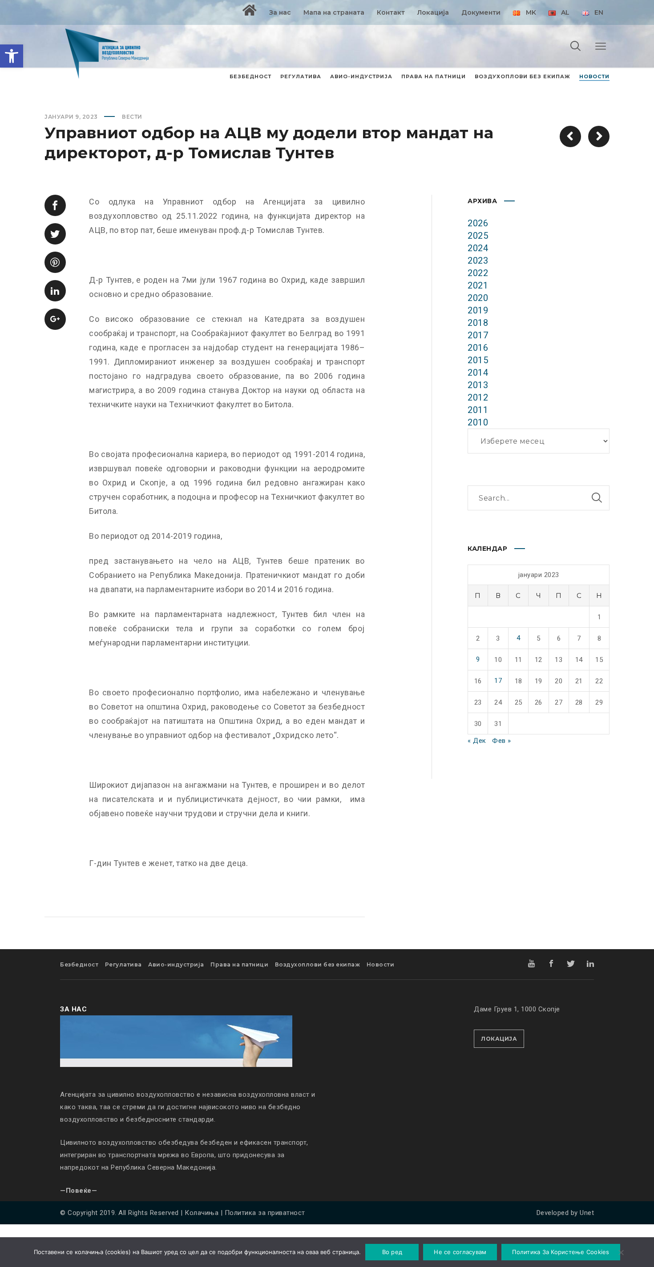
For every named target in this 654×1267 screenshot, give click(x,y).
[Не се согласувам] (620, 1253)
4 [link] (519, 638)
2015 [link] (478, 360)
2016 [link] (478, 347)
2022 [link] (478, 273)
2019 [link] (478, 310)
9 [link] (478, 659)
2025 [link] (478, 235)
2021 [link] (478, 285)
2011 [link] (478, 410)
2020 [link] (478, 298)
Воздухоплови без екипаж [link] (317, 964)
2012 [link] (478, 397)
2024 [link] (478, 248)
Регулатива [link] (123, 964)
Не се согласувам (460, 1251)
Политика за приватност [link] (265, 1213)
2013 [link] (478, 385)
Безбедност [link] (79, 964)
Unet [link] (587, 1213)
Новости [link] (381, 964)
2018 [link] (478, 322)
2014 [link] (478, 372)
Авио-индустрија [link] (176, 964)
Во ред (392, 1251)
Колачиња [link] (201, 1213)
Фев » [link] (501, 741)
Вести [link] (132, 116)
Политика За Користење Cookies (560, 1251)
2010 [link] (478, 422)
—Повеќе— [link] (78, 1191)
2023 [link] (478, 260)
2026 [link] (478, 223)
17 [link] (498, 681)
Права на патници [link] (239, 964)
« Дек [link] (477, 741)
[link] (11, 56)
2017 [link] (478, 335)
